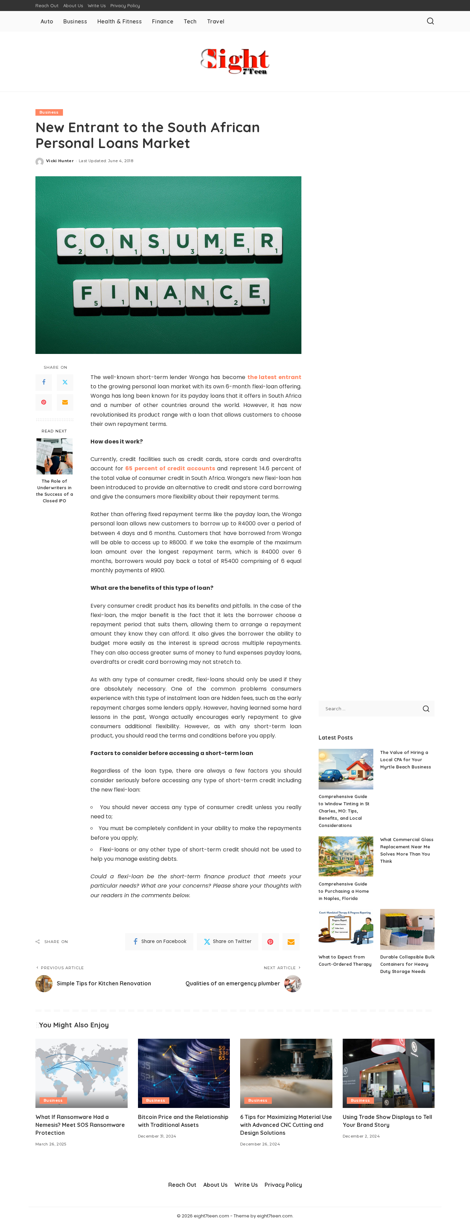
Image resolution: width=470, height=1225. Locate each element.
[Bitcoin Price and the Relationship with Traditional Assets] (184, 1073)
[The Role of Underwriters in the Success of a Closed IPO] (54, 456)
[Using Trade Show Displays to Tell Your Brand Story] (389, 1073)
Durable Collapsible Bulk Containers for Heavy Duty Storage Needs (407, 964)
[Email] (65, 402)
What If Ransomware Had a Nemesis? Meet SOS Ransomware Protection (80, 1124)
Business (49, 112)
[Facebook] (43, 382)
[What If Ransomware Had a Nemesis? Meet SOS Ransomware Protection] (81, 1073)
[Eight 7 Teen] (235, 61)
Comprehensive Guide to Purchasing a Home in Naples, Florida (344, 891)
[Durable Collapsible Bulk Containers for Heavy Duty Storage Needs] (407, 929)
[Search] (430, 21)
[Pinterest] (43, 402)
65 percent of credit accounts (170, 468)
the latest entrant (274, 377)
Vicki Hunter (60, 160)
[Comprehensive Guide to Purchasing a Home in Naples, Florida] (346, 856)
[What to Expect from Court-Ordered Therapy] (346, 929)
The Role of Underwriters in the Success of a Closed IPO (54, 490)
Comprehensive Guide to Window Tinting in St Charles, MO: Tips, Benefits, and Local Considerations (344, 811)
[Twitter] (65, 382)
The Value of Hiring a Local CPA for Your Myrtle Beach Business (405, 759)
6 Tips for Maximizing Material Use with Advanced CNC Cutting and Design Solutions (286, 1124)
